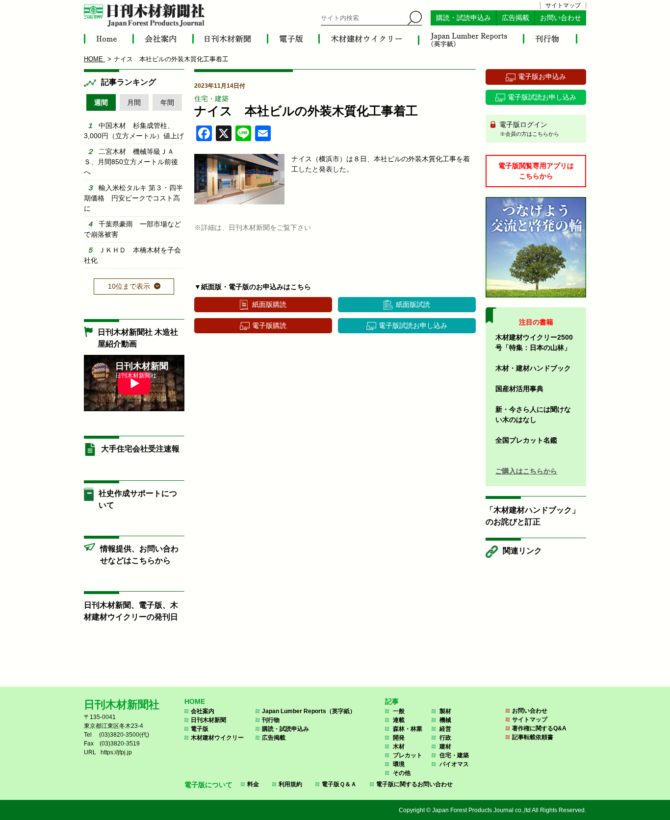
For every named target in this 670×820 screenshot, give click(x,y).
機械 (445, 720)
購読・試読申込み (463, 18)
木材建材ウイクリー (217, 737)
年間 (167, 102)
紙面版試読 (413, 304)
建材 (445, 746)
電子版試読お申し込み (413, 325)
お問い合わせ (560, 18)
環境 (399, 764)
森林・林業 (407, 728)
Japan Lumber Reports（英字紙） (309, 711)
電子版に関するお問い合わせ (414, 784)
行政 (445, 737)
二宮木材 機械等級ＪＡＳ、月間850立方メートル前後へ (131, 162)
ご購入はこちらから (526, 471)
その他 (402, 773)
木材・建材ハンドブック (533, 368)
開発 (399, 737)
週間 (101, 102)
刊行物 (271, 720)
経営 (445, 728)
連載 (399, 720)
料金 (253, 784)
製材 (445, 711)
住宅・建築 (211, 98)
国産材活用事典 (519, 389)
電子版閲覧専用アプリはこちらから (536, 171)
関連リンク (522, 551)
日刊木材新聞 (208, 720)
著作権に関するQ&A (539, 728)
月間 (134, 102)
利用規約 (290, 784)
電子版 (199, 728)
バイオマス (454, 764)
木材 (399, 746)
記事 (392, 701)
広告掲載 (515, 18)
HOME (194, 701)
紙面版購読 (269, 304)
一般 (399, 711)
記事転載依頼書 (532, 737)
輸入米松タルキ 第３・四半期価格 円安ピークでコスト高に (133, 198)
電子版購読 (269, 325)
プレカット (407, 755)
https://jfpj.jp (116, 752)
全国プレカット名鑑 (526, 440)
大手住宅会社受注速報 (140, 449)
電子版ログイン (528, 129)
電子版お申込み (542, 76)
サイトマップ (563, 5)
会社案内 (202, 711)
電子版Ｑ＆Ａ (339, 784)
